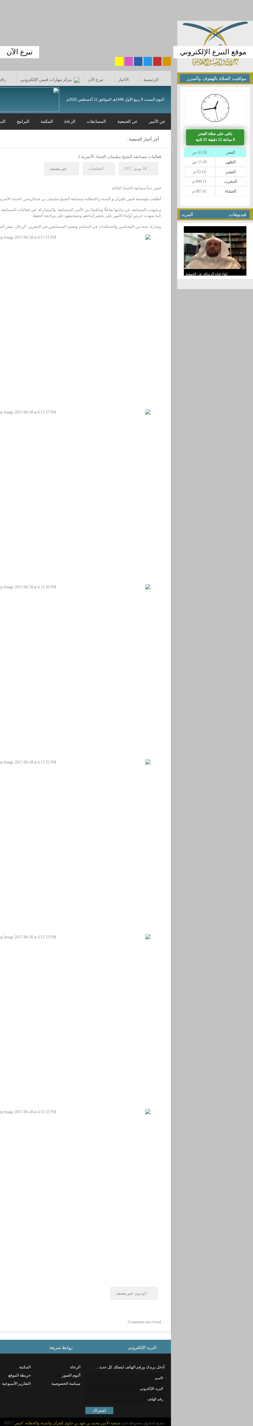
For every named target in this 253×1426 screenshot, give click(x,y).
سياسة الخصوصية (65, 1383)
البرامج (23, 121)
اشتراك (99, 1410)
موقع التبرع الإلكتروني (213, 52)
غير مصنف (58, 168)
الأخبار (123, 79)
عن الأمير (157, 121)
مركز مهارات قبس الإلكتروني (46, 79)
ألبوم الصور (71, 1375)
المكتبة (47, 121)
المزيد (187, 214)
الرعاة (69, 121)
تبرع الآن (20, 52)
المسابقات (96, 121)
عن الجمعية (127, 121)
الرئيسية (150, 79)
